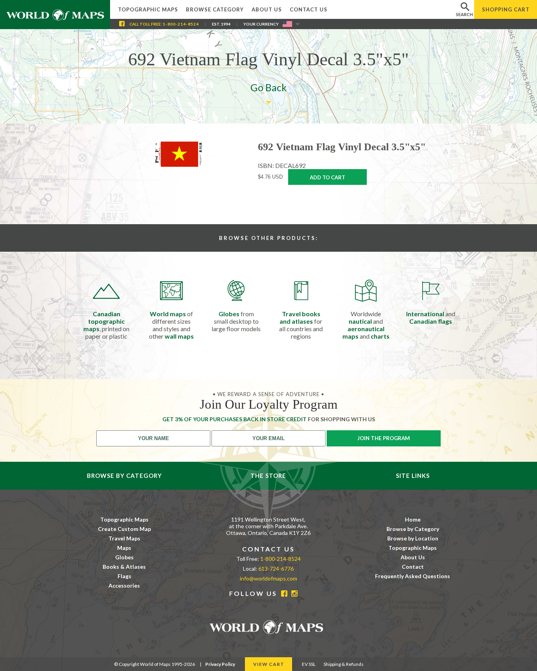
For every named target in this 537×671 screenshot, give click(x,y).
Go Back (268, 87)
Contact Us (308, 9)
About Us (267, 9)
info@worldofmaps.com (268, 578)
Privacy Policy (220, 664)
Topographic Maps (148, 9)
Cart (506, 9)
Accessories (124, 585)
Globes (124, 557)
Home (413, 519)
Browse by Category (412, 528)
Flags (124, 576)
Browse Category (215, 9)
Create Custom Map (124, 528)
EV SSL (309, 664)
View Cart (268, 664)
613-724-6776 (276, 568)
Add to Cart (327, 177)
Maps (124, 547)
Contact (413, 566)
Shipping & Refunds (344, 664)
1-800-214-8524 (181, 24)
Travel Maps (124, 538)
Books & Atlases (124, 566)
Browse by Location (412, 538)
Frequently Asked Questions (412, 576)
